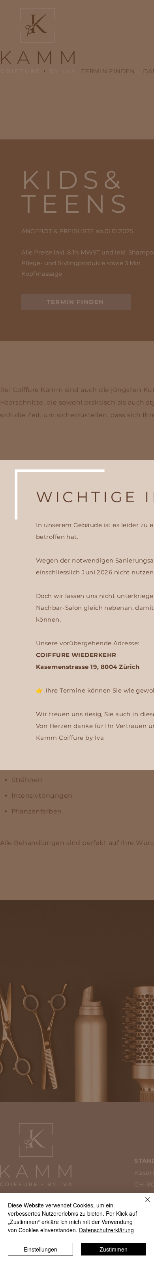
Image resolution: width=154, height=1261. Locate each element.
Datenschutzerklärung (106, 1230)
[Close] (142, 1204)
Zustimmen (114, 1249)
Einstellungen (40, 1249)
